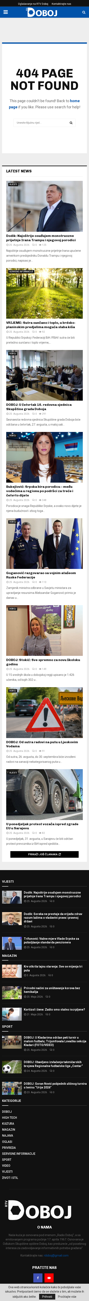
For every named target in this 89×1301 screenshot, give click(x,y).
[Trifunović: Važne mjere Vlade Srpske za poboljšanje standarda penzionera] (12, 943)
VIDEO (6, 1165)
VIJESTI (13, 184)
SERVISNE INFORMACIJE (21, 271)
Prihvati (47, 1296)
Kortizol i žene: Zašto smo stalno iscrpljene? (54, 1009)
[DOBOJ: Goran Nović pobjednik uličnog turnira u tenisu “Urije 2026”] (12, 1088)
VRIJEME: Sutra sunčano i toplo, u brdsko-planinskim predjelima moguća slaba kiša (41, 325)
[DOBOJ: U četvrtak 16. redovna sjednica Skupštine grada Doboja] (44, 375)
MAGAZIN (8, 1129)
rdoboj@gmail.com (56, 1255)
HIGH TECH (9, 1117)
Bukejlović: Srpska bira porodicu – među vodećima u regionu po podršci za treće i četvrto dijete (39, 491)
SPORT (6, 1159)
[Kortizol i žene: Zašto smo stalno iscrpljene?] (12, 1014)
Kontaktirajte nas (61, 3)
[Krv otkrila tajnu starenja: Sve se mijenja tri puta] (12, 971)
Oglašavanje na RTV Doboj (33, 3)
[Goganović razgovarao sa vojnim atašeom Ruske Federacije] (44, 543)
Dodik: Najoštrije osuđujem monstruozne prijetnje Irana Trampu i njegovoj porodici (41, 238)
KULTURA (8, 1123)
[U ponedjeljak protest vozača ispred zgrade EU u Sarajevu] (44, 794)
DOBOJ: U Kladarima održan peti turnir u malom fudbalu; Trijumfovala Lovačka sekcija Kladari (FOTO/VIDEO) (55, 1041)
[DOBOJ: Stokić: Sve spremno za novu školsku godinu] (44, 630)
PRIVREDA (9, 1147)
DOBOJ (12, 353)
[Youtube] (49, 1277)
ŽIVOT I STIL (10, 1177)
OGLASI (7, 1141)
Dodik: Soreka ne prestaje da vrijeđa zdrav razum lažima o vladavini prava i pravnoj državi (53, 917)
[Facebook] (37, 1277)
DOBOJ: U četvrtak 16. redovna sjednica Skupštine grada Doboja (39, 407)
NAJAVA (7, 1135)
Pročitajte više (67, 1296)
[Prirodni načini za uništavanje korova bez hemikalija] (12, 992)
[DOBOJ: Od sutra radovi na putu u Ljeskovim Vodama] (44, 712)
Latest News (19, 171)
